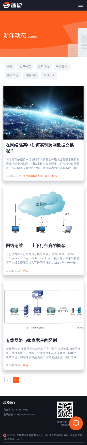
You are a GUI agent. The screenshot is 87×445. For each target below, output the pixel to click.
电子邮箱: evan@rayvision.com (19, 414)
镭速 (47, 175)
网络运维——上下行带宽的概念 (35, 245)
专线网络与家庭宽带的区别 (31, 340)
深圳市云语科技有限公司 (30, 435)
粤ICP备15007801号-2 (56, 435)
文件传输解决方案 (32, 175)
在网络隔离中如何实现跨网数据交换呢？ (40, 148)
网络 (54, 175)
